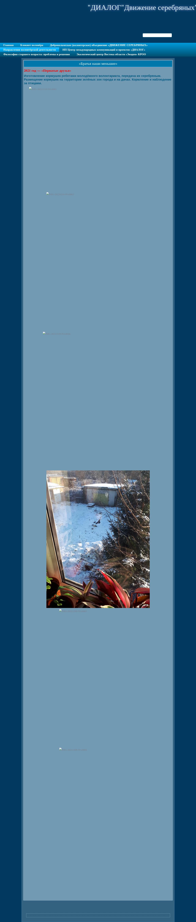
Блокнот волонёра (31, 45)
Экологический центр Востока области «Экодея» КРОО (111, 54)
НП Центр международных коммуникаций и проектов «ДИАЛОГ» (103, 49)
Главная (8, 45)
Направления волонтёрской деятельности (29, 49)
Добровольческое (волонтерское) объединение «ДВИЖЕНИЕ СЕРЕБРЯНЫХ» (99, 45)
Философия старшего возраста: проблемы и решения (36, 54)
